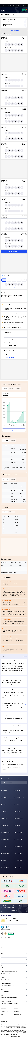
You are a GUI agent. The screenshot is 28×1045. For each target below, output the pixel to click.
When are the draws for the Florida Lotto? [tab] (11, 727)
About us (3, 1008)
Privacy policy (17, 1014)
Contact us (14, 910)
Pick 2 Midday (8, 5)
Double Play (12, 440)
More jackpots (13, 430)
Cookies (3, 1018)
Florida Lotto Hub (5, 14)
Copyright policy (18, 1018)
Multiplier (5, 511)
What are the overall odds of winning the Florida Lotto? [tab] (12, 704)
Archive (12, 14)
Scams (16, 1008)
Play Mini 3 (4, 300)
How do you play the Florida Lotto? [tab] (12, 661)
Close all (25, 656)
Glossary (16, 1011)
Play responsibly (5, 1011)
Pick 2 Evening (16, 5)
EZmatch (11, 511)
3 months (18, 388)
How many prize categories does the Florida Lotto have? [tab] (12, 761)
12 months (5, 388)
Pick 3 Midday (23, 5)
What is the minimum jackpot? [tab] (10, 738)
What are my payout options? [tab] (10, 748)
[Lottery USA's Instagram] (5, 937)
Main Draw (5, 440)
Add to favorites (15, 30)
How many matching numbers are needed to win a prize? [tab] (11, 714)
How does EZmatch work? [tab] (9, 678)
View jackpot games (9, 357)
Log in (25, 2)
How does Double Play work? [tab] (10, 690)
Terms (2, 1014)
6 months (11, 388)
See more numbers (13, 251)
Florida (2, 5)
